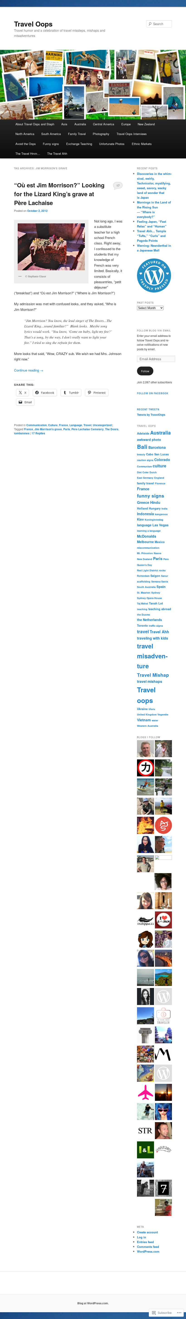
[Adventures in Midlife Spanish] (163, 845)
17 (118, 185)
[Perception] (145, 1189)
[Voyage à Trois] (162, 882)
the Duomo (143, 614)
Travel (87, 425)
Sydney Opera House (149, 598)
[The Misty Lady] (145, 978)
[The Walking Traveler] (145, 1016)
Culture (53, 425)
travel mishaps (149, 681)
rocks (162, 570)
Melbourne (145, 541)
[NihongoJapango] (163, 920)
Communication (36, 425)
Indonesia (145, 513)
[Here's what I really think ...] (163, 997)
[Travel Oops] (145, 787)
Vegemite (162, 714)
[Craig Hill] (145, 749)
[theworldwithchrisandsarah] (163, 1131)
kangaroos (161, 514)
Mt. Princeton (145, 553)
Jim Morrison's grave (48, 429)
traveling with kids (152, 638)
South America (51, 134)
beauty (141, 454)
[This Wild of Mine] (163, 901)
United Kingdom (147, 714)
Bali (142, 446)
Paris (66, 429)
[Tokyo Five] (145, 768)
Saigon (155, 576)
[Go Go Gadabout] (145, 1112)
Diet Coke (143, 472)
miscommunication (148, 547)
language (144, 525)
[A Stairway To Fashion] (145, 1131)
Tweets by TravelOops (151, 415)
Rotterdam (143, 575)
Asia (64, 124)
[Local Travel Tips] (145, 807)
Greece (143, 502)
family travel (145, 483)
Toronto (142, 625)
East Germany (145, 477)
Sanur (164, 575)
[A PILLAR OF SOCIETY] (145, 1035)
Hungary (155, 508)
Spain (161, 586)
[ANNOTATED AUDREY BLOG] (163, 939)
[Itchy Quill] (145, 920)
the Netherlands (149, 619)
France (63, 425)
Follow (145, 371)
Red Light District (147, 570)
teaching (142, 609)
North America (24, 134)
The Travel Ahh (57, 153)
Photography (101, 134)
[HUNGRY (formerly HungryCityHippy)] (163, 863)
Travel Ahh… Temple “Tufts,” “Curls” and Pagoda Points (151, 236)
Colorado (162, 459)
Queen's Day (144, 565)
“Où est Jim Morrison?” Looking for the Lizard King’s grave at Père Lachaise (59, 194)
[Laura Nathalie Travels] (145, 1093)
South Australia (146, 587)
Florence (160, 483)
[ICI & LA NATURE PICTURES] (145, 1150)
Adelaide (143, 433)
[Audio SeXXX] (163, 1208)
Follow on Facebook (152, 393)
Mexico (160, 542)
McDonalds (146, 536)
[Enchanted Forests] (163, 768)
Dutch (153, 472)
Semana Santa (159, 581)
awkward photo (149, 439)
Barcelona (157, 447)
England (159, 477)
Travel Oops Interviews (132, 134)
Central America (103, 124)
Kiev (140, 519)
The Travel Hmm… (27, 153)
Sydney (155, 592)
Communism (144, 466)
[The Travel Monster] (163, 1169)
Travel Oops (33, 24)
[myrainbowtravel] (163, 978)
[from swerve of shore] (163, 826)
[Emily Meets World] (145, 1169)
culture (159, 466)
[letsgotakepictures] (163, 787)
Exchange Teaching (79, 144)
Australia (80, 124)
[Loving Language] (145, 864)
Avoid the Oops (25, 144)
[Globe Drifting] (145, 1055)
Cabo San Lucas (157, 454)
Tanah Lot (156, 603)
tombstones (21, 433)
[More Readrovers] (163, 807)
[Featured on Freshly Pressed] (154, 291)
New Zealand (146, 124)
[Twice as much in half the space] (145, 939)
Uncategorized (102, 425)
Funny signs (51, 144)
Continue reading (28, 370)
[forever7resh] (163, 1189)
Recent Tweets (148, 409)
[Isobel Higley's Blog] (163, 1074)
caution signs (145, 460)
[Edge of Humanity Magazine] (145, 826)
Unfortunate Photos (112, 144)
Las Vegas (160, 525)
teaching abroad (159, 609)
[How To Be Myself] (145, 901)
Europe (126, 124)
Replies (38, 433)
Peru (166, 559)
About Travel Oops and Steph (34, 124)
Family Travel (77, 134)
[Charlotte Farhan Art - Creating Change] (163, 1112)
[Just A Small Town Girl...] (145, 997)
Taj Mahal (142, 603)
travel (143, 631)
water (155, 720)
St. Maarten (143, 592)
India (164, 508)
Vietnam (144, 719)
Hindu (155, 502)
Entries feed (145, 1242)
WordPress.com (148, 1251)
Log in (141, 1237)
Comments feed (148, 1246)
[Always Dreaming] (145, 1074)
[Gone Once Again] (163, 749)
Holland (142, 508)
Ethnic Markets (142, 144)
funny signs (150, 495)
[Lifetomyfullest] (145, 959)
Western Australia (147, 725)
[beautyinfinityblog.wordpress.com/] (145, 845)
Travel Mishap (153, 675)
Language (75, 425)
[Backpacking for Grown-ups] (163, 1093)
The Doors (111, 429)
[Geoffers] (163, 1035)
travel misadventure (152, 655)
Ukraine (142, 709)
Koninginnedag (154, 519)
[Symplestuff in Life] (163, 1150)
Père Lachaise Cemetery (87, 429)
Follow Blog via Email (154, 330)
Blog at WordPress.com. (93, 1303)
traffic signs (156, 625)
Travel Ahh (159, 631)
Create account (147, 1232)
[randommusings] (163, 959)
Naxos (157, 553)
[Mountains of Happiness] (163, 1055)
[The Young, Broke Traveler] (163, 1016)
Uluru (152, 709)
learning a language (149, 530)
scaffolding (143, 581)
